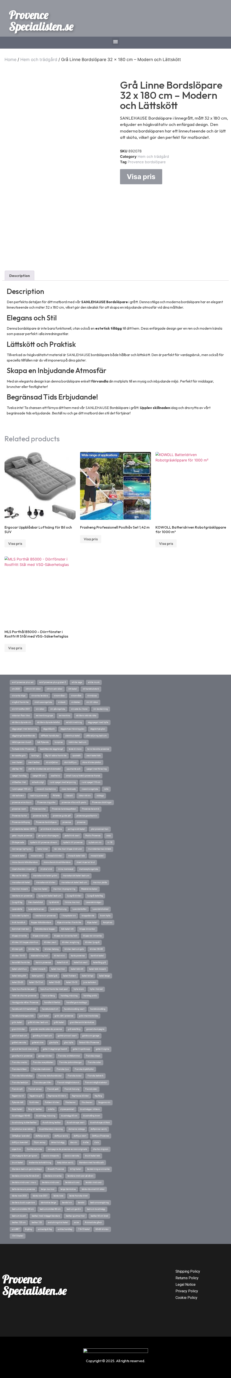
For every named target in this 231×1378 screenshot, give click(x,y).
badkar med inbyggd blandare (46, 1216)
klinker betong (52, 949)
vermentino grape (44, 715)
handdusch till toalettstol (24, 1009)
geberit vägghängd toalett (55, 1049)
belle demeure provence (23, 1189)
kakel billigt (87, 976)
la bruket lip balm (20, 916)
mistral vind (46, 869)
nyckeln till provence (73, 842)
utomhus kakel (72, 736)
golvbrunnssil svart (67, 1036)
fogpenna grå (36, 1096)
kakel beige (104, 976)
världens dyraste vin (21, 722)
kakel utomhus (19, 969)
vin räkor (40, 709)
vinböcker (76, 702)
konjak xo (107, 922)
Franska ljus (63, 1069)
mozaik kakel (18, 856)
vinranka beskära (39, 696)
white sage (77, 682)
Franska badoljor (20, 1082)
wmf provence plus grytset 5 (52, 682)
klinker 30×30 (96, 949)
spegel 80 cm (38, 776)
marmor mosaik (20, 889)
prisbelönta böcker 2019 (23, 829)
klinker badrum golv (74, 949)
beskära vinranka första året (25, 1176)
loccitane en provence (22, 896)
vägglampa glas (97, 729)
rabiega (100, 795)
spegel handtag (19, 776)
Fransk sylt (17, 1089)
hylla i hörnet (96, 989)
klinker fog (33, 949)
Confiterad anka (34, 1149)
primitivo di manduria (51, 829)
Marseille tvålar (19, 876)
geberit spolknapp (81, 1049)
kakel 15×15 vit (36, 982)
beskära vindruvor (50, 1182)
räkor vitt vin (85, 795)
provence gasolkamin (86, 816)
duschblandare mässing (51, 1129)
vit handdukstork (91, 689)
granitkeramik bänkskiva (82, 1022)
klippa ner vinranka (92, 936)
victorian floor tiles (21, 715)
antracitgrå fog (45, 1229)
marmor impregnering (64, 889)
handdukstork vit (50, 1009)
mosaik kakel (97, 856)
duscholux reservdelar (22, 1129)
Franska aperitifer (42, 1082)
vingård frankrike (20, 702)
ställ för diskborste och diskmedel (44, 769)
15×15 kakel (17, 1236)
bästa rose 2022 (19, 1196)
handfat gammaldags (76, 1002)
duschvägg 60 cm (69, 1116)
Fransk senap (35, 1089)
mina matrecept (65, 869)
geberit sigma (102, 1049)
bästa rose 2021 (40, 1196)
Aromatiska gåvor (93, 1222)
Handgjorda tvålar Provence (25, 1002)
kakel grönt (37, 976)
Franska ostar (94, 1062)
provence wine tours (21, 802)
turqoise (59, 742)
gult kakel (44, 1016)
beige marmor (48, 1189)
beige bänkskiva (68, 1189)
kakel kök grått (19, 976)
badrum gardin (74, 1209)
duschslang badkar (52, 1122)
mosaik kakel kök (76, 856)
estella (51, 1109)
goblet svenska (19, 1042)
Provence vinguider (46, 802)
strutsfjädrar (52, 762)
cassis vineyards (51, 1156)
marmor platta (100, 882)
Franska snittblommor (69, 1056)
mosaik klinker (55, 856)
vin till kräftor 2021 (21, 709)
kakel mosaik (38, 969)
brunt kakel (17, 1162)
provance (81, 822)
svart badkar (34, 762)
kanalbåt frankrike (21, 962)
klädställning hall (39, 956)
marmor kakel (40, 889)
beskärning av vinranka (98, 1169)
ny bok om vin (95, 842)
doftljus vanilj (61, 1136)
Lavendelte (17, 909)
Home (10, 59)
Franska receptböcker (43, 1062)
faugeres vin (104, 1102)
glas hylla (68, 1042)
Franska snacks (19, 1062)
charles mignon (100, 1149)
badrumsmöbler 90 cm (23, 1209)
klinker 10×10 (18, 956)
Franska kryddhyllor (84, 1069)
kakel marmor (58, 969)
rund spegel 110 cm (91, 782)
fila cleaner (87, 1102)
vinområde (76, 696)
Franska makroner (42, 1069)
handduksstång (97, 1009)
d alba (86, 1142)
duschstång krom (91, 1116)
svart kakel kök (93, 755)
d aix (97, 1142)
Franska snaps (93, 1056)
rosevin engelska (90, 789)
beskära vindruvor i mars (24, 1182)
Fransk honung (72, 1089)
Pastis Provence (93, 835)
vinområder (59, 696)
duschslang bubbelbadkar (24, 1122)
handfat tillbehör (52, 1002)
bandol (81, 1202)
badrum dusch (19, 1216)
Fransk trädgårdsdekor (96, 1082)
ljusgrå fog (17, 902)
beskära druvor (72, 1182)
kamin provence (43, 962)
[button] (115, 41)
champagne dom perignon (24, 1156)
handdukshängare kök (23, 1016)
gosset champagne (95, 1029)
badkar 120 (37, 1222)
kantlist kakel (97, 956)
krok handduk (18, 922)
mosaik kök (36, 856)
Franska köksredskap (22, 1076)
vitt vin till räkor (33, 689)
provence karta (40, 816)
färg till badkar (35, 1109)
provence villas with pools (74, 802)
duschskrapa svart (75, 1122)
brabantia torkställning (40, 1162)
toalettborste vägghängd (51, 749)
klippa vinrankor (87, 929)
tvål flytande (43, 742)
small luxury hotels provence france (83, 776)
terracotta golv (18, 755)
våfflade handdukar (50, 736)
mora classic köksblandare (25, 862)
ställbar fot (17, 769)
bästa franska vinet (78, 1196)
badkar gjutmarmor (75, 1216)
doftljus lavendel (20, 1142)
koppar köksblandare (41, 922)
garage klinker (45, 1056)
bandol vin (67, 1202)
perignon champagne (48, 835)
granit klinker (18, 1029)
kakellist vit (62, 962)
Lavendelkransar (36, 909)
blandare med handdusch (91, 1162)
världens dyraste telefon (48, 722)
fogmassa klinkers (57, 1096)
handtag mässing (69, 996)
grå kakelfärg (74, 1029)
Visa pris (141, 177)
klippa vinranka (19, 936)
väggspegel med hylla (98, 722)
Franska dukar (75, 1076)
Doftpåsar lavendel (21, 1136)
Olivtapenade (18, 842)
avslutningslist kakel (58, 1222)
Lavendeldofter (79, 909)
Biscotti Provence (56, 1169)
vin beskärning (100, 709)
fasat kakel (17, 1109)
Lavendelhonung (58, 909)
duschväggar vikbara (90, 1109)
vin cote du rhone (79, 709)
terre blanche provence (98, 749)
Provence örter (39, 809)
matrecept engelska (88, 869)
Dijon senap (39, 1142)
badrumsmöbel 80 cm (50, 1209)
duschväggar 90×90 (21, 1116)
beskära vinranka (53, 1176)
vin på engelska (57, 709)
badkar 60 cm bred (99, 1216)
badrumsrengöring (99, 1202)
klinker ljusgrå (92, 942)
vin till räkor (92, 702)
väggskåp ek (49, 729)
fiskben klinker (52, 1102)
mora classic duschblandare (57, 862)
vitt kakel (72, 689)
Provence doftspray (21, 822)
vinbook (61, 702)
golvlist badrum (19, 1036)
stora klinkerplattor (91, 762)
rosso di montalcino (46, 789)
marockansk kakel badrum (74, 882)
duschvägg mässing (45, 1116)
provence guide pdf (62, 816)
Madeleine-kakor (89, 889)
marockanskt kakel (21, 882)
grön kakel (17, 1022)
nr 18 (109, 842)
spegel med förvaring (96, 769)
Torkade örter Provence (23, 749)
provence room (19, 809)
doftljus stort (80, 1136)
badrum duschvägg (96, 1209)
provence (66, 822)
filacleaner (70, 1102)
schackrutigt (38, 782)
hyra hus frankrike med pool (54, 989)
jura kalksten (89, 982)
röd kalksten (18, 795)
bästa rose (58, 1196)
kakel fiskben (69, 976)
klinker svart (50, 942)
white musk (93, 682)
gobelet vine (38, 1042)
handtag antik (90, 996)
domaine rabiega (77, 1129)
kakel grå (53, 976)
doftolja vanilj (42, 1136)
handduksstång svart (74, 1009)
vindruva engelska (43, 702)
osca (108, 835)
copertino (16, 1149)
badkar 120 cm (19, 1222)
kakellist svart (80, 962)
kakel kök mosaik (97, 969)
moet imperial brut (85, 862)
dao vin (73, 1142)
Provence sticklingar (102, 802)
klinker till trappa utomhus (25, 942)
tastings (35, 755)
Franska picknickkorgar (70, 1062)
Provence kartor (19, 816)
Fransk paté (53, 1089)
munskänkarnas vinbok (99, 849)
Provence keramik (90, 809)
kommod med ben (20, 929)
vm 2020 (16, 689)
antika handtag (65, 1229)
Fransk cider (91, 1089)
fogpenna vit (18, 1096)
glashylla (53, 1042)
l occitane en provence (45, 916)
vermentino (64, 715)
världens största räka (86, 715)
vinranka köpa (18, 696)
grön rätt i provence (64, 1016)
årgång (28, 1229)
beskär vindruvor (93, 1182)
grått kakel (59, 1022)
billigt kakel (75, 1169)
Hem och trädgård (38, 59)
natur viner (42, 849)
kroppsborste (88, 916)
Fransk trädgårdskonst (68, 1082)
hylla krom (79, 989)
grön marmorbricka (88, 1016)
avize (76, 1222)
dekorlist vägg (58, 1142)
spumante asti (74, 769)
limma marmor (72, 902)
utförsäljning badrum (96, 736)
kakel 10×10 (71, 982)
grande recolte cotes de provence (46, 1029)
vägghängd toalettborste (23, 736)
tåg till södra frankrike (56, 755)
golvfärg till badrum (42, 1036)
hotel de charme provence (24, 996)
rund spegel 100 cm (21, 789)
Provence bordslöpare (147, 162)
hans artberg (48, 996)
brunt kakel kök (92, 1156)
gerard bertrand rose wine (24, 1049)
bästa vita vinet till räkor (93, 1189)
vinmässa (92, 696)
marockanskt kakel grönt (45, 876)
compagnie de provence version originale (67, 1149)
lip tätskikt (54, 902)
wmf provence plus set (22, 682)
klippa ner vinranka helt (65, 936)
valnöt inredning (74, 722)
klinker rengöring (70, 942)
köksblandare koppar (45, 929)
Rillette (56, 795)
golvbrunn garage (90, 1036)
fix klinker (34, 1102)
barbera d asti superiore (23, 1202)
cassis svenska (72, 1156)
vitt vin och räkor (54, 689)
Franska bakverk (95, 1076)
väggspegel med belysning (24, 729)
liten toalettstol (35, 902)
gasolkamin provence (22, 1056)
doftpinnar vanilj (99, 1129)
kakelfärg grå (99, 962)
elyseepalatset (67, 1109)
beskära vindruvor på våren (80, 1176)
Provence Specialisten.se (41, 20)
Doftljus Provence (100, 1136)
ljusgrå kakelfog (95, 896)
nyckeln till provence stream (43, 842)
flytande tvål (17, 1102)
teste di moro (75, 749)
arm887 (15, 1229)
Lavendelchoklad (100, 909)
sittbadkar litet (19, 782)
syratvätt (76, 755)
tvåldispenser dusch (21, 742)
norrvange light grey (21, 849)
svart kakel (17, 762)
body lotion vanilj (65, 1162)
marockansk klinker (45, 882)
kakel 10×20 (54, 982)
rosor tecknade (69, 789)
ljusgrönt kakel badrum (49, 896)
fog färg (98, 1096)
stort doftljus (70, 762)
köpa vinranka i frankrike (69, 922)
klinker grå (17, 949)
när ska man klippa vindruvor (68, 849)
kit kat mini (59, 956)
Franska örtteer (19, 1069)
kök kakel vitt (67, 929)
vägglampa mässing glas (72, 729)
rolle (106, 789)
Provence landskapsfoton (64, 809)
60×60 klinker (102, 1229)
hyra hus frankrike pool (23, 989)
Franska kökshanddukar (50, 1076)
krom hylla (105, 916)
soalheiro (55, 776)
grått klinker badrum (38, 1022)
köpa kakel (92, 922)
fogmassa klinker (80, 1096)
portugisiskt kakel (76, 829)
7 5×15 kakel (84, 1229)
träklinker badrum (77, 742)
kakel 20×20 (17, 982)
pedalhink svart (72, 835)
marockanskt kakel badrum (76, 876)
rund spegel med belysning (63, 782)
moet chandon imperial (23, 869)
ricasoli (69, 795)
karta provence (78, 956)
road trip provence (38, 795)
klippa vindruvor (40, 936)
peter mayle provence (22, 835)
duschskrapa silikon (100, 1122)
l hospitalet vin (69, 916)
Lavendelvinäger (94, 902)
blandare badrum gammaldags (27, 1169)
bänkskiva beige (48, 1202)
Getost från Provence (89, 1042)
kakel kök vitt (77, 969)
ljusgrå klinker (74, 896)
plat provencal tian (100, 829)
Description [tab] (19, 275)
